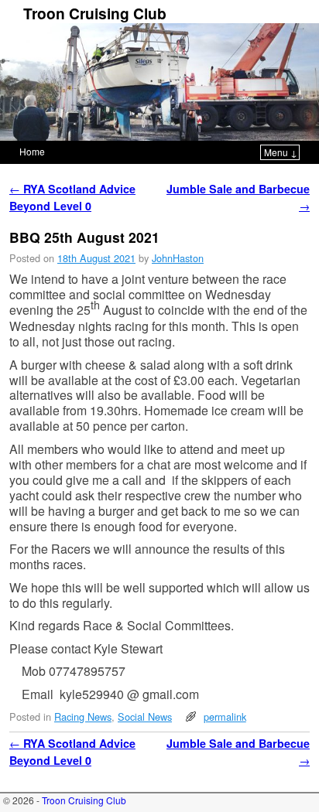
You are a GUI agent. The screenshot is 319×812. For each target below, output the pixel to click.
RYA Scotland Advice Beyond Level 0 (72, 197)
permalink (225, 716)
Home (32, 151)
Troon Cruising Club (94, 13)
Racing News (82, 716)
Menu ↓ (280, 152)
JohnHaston (178, 258)
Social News (145, 716)
